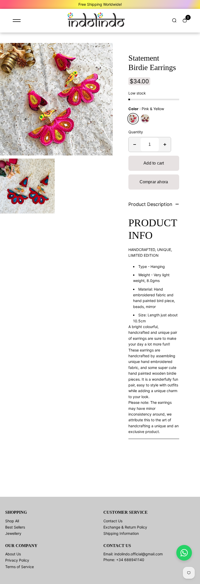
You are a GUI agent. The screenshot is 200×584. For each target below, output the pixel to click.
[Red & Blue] (145, 118)
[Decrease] (135, 144)
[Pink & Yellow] (133, 118)
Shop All (12, 521)
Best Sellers (15, 527)
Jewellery (13, 533)
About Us (13, 554)
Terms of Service (19, 566)
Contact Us (112, 521)
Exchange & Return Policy (125, 527)
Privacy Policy (17, 560)
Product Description (150, 204)
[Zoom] (105, 51)
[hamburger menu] (16, 20)
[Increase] (165, 144)
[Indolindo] (96, 25)
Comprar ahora (154, 182)
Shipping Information (121, 533)
